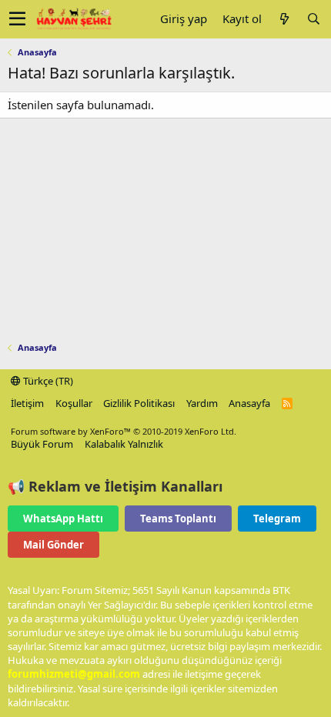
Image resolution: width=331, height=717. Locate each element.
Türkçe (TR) (47, 381)
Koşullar (73, 403)
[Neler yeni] (284, 19)
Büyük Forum (42, 444)
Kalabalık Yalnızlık (124, 444)
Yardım (202, 403)
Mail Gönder (53, 545)
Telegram (277, 518)
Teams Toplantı (178, 518)
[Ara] (313, 19)
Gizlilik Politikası (139, 403)
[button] (17, 19)
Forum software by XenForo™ (123, 431)
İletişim (27, 403)
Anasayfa (249, 403)
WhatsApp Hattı (63, 518)
